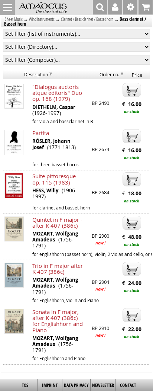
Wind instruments (42, 19)
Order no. (109, 74)
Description (36, 74)
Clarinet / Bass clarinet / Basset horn (87, 19)
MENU (7, 7)
